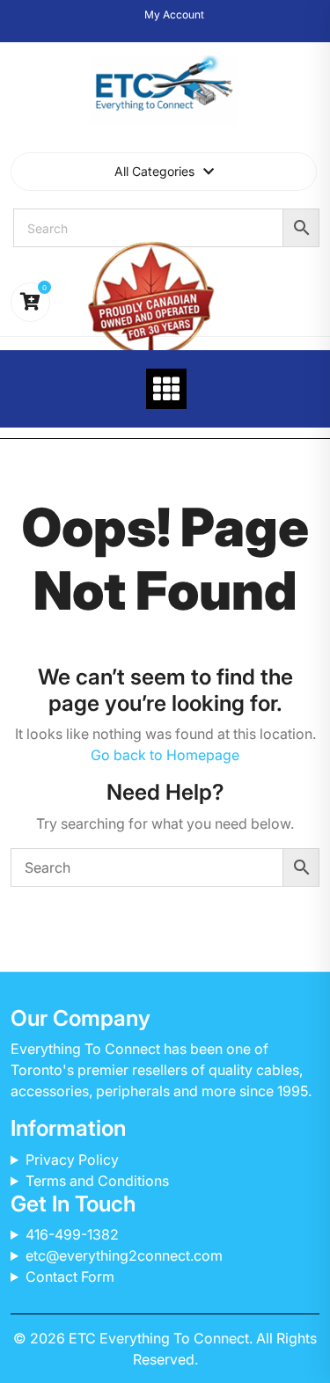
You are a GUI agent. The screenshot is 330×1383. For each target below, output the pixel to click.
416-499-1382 (72, 1234)
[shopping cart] (30, 302)
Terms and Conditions (97, 1180)
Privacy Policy (72, 1159)
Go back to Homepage (165, 755)
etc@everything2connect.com (124, 1255)
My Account (174, 14)
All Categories (154, 171)
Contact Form (70, 1276)
